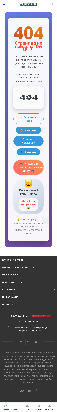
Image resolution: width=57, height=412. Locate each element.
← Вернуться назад (28, 119)
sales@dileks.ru (30, 321)
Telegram (28, 342)
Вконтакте (21, 342)
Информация (10, 297)
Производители (12, 282)
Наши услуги (10, 274)
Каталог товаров (13, 260)
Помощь (7, 304)
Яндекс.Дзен (36, 342)
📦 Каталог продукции (28, 141)
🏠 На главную (28, 130)
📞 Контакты (28, 152)
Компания (8, 289)
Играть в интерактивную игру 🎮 (31, 167)
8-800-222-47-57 (19, 316)
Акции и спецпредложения (18, 267)
